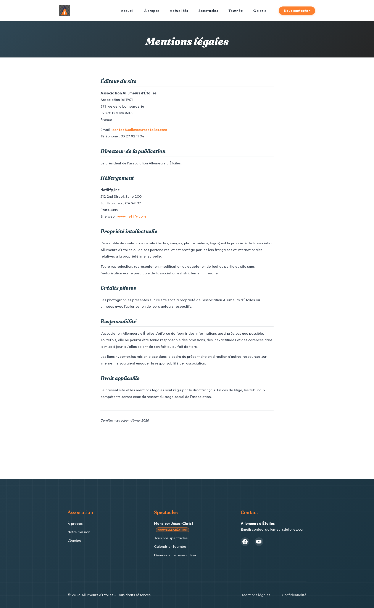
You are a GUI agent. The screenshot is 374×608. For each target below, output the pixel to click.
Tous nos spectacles (171, 538)
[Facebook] (245, 541)
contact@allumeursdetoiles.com (139, 129)
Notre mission (79, 532)
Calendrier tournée (170, 546)
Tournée (235, 10)
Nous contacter (297, 11)
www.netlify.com (131, 216)
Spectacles (208, 10)
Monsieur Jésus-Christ (173, 526)
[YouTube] (259, 541)
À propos (152, 10)
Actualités (179, 10)
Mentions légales (256, 594)
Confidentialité (294, 594)
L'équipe (74, 540)
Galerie (259, 10)
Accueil (127, 10)
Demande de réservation (175, 555)
